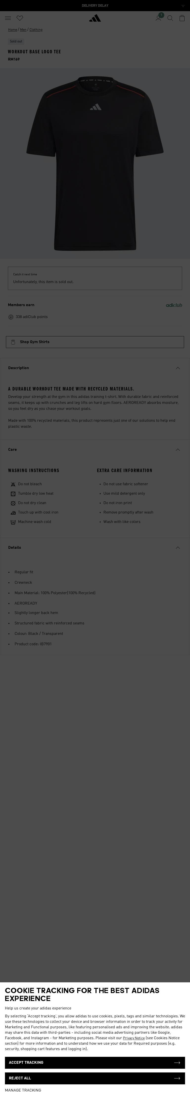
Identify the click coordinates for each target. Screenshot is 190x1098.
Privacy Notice (134, 1038)
